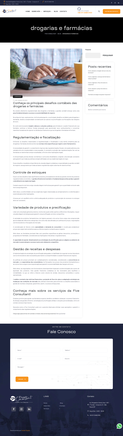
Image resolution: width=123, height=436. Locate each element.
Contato (62, 406)
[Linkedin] (118, 3)
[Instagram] (115, 3)
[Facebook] (111, 3)
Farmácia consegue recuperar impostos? (99, 94)
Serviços (46, 408)
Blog (61, 403)
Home (45, 403)
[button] (111, 11)
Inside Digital (26, 430)
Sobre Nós (47, 406)
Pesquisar (88, 49)
